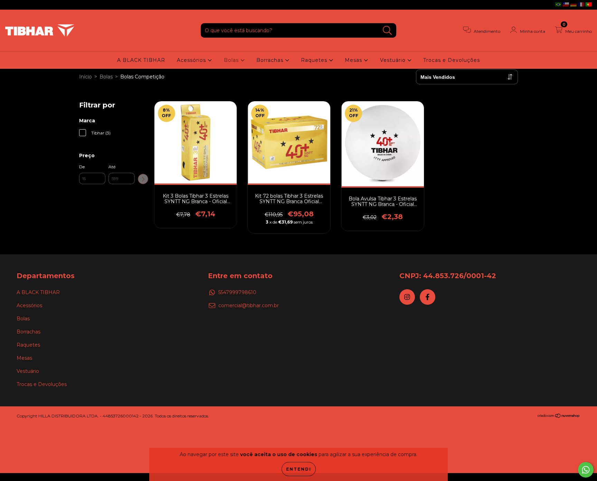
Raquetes (315, 60)
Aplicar (143, 179)
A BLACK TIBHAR (141, 60)
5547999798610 (237, 292)
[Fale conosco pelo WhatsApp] (586, 470)
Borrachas (270, 60)
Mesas (354, 60)
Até (111, 166)
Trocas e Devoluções (451, 60)
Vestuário (393, 60)
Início (85, 77)
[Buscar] (387, 30)
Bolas (232, 60)
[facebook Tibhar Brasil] (20, 5)
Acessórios (192, 60)
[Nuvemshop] (558, 416)
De (82, 166)
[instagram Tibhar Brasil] (10, 5)
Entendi (298, 469)
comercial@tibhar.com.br (248, 305)
